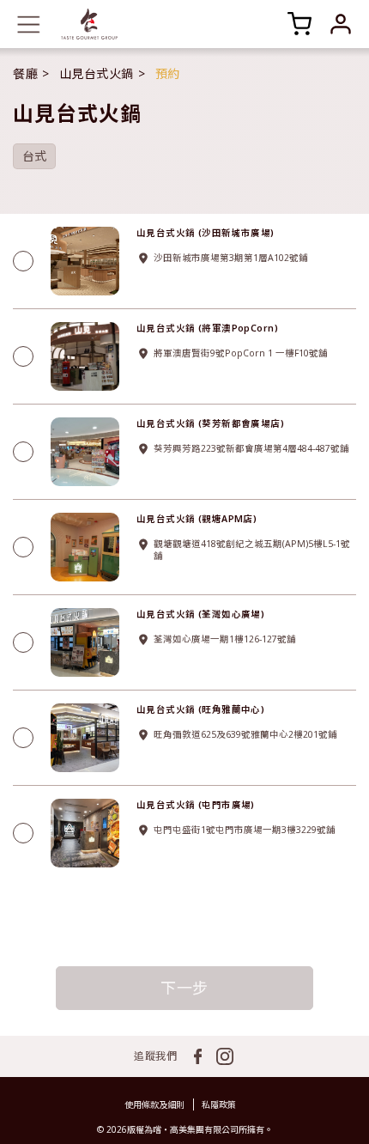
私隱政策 (219, 1104)
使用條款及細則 (154, 1104)
